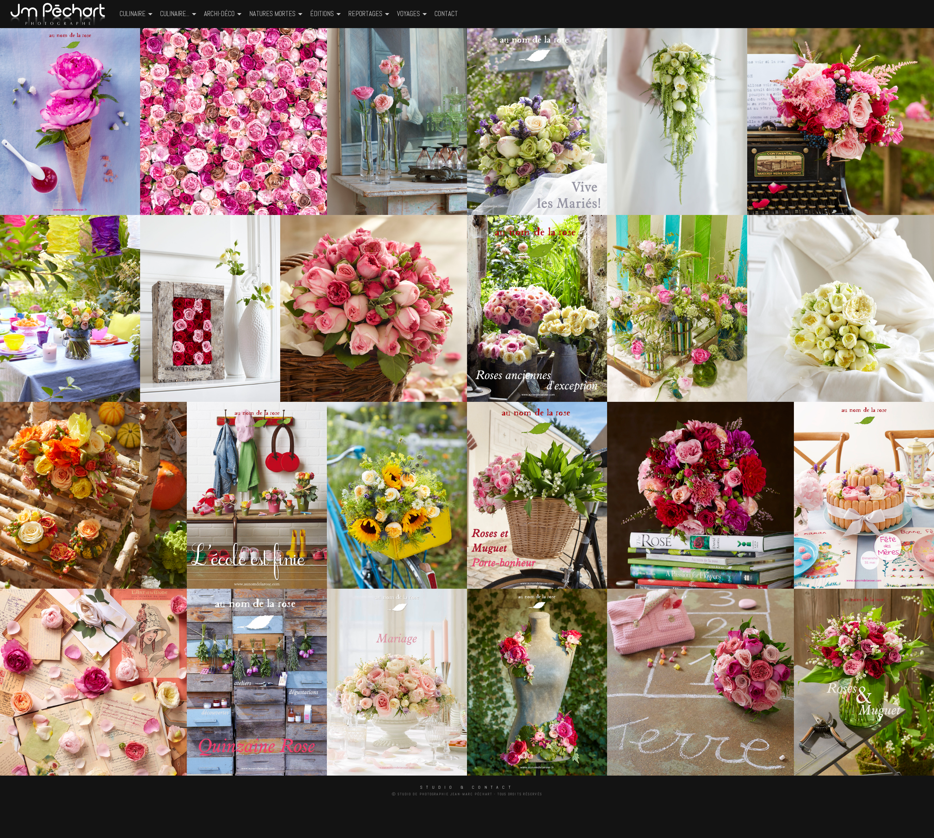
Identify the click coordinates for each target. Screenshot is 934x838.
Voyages (408, 13)
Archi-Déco (219, 13)
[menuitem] (58, 14)
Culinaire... (174, 13)
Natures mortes (272, 13)
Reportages (365, 13)
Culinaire (133, 13)
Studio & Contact (467, 787)
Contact (446, 13)
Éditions (322, 13)
